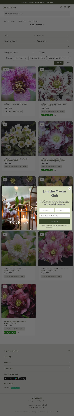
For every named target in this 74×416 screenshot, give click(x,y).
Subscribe (54, 221)
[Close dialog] (69, 188)
